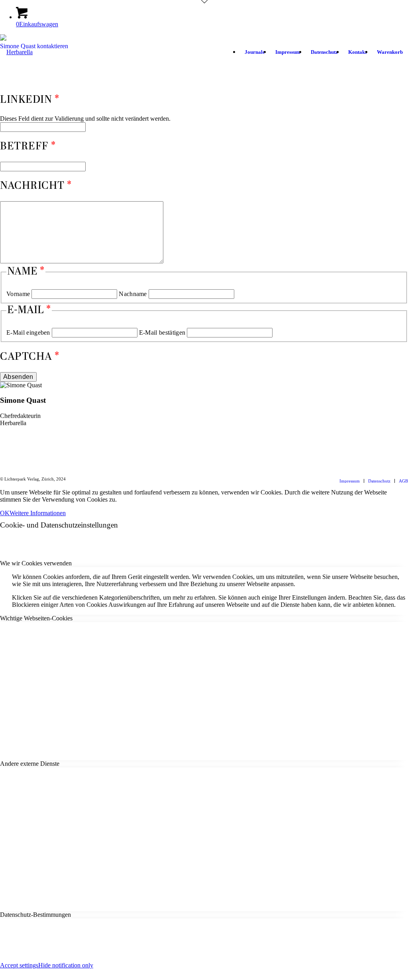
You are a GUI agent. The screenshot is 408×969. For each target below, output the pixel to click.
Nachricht (32, 186)
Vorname (18, 293)
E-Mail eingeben (28, 332)
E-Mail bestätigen (162, 332)
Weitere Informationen (38, 513)
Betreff (24, 147)
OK (5, 513)
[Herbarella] (16, 69)
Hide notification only (65, 965)
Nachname (133, 293)
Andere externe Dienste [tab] (29, 763)
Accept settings (19, 965)
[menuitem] (254, 52)
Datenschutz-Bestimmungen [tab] (35, 914)
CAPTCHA (26, 357)
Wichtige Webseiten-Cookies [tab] (36, 618)
